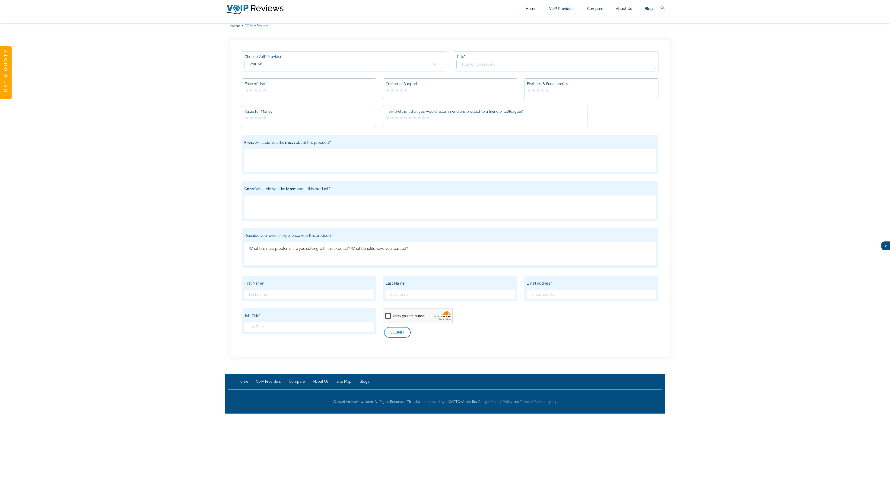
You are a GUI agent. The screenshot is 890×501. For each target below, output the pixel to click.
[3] (255, 90)
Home (531, 8)
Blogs (650, 8)
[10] (427, 118)
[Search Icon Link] (662, 8)
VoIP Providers (562, 8)
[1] (246, 90)
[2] (251, 90)
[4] (260, 90)
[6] (410, 118)
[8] (418, 118)
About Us (624, 8)
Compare (595, 8)
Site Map (344, 381)
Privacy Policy (501, 402)
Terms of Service (533, 402)
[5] (264, 90)
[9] (423, 118)
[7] (414, 118)
